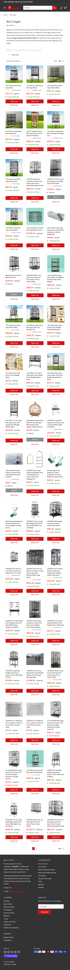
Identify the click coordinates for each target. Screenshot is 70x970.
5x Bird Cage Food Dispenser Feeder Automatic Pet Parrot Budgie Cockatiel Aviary (55, 474)
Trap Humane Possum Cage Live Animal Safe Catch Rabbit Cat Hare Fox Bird (13, 474)
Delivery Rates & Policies (46, 870)
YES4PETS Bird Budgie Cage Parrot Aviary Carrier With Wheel (54, 523)
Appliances (7, 925)
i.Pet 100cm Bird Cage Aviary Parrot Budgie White (13, 375)
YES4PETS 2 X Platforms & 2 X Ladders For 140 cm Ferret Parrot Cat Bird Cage (34, 724)
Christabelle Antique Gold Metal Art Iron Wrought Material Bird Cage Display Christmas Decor (34, 424)
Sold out (56, 197)
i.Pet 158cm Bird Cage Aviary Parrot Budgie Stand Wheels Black (54, 327)
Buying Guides (8, 937)
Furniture (7, 901)
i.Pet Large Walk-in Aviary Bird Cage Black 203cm (35, 229)
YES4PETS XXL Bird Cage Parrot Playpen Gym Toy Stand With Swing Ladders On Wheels (14, 624)
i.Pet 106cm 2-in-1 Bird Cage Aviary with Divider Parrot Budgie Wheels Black (34, 376)
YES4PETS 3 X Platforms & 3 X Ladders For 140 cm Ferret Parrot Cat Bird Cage (14, 724)
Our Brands (42, 876)
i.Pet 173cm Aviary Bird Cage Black (13, 87)
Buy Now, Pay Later (44, 878)
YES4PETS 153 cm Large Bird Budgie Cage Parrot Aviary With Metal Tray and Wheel (34, 524)
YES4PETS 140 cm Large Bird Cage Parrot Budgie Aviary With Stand (55, 181)
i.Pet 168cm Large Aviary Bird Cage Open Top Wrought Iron (34, 327)
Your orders (42, 867)
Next (60, 848)
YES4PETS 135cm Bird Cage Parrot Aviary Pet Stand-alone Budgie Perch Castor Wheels (34, 624)
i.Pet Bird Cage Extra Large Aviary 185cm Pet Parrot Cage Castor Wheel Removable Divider (34, 182)
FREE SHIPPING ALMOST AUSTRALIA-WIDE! (18, 2)
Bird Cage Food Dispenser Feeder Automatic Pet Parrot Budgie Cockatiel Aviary (14, 524)
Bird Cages (13, 15)
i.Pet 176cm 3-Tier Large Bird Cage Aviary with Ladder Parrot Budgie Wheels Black (14, 424)
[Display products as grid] (60, 61)
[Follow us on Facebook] (5, 952)
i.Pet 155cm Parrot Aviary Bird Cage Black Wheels (34, 771)
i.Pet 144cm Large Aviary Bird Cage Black (34, 87)
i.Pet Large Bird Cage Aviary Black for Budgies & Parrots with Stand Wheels (55, 278)
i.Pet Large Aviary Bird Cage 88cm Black (13, 180)
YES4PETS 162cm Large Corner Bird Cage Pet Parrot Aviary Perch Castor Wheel (55, 674)
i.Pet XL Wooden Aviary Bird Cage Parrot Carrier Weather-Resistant (34, 133)
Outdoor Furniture (10, 922)
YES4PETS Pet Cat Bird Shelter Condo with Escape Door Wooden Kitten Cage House (55, 572)
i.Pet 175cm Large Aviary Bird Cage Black (14, 132)
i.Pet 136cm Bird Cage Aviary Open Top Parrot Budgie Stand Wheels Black (55, 376)
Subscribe (44, 912)
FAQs (40, 881)
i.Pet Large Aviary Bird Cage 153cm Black (13, 326)
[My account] (61, 8)
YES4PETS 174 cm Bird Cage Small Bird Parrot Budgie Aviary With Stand (55, 623)
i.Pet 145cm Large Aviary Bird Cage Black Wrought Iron (55, 133)
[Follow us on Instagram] (12, 952)
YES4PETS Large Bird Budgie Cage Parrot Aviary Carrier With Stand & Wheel (14, 674)
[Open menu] (4, 7)
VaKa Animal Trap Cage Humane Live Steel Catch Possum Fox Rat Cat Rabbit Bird (55, 231)
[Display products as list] (63, 61)
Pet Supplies (8, 910)
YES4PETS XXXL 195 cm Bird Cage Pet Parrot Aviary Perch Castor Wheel (34, 823)
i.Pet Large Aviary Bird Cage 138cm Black (54, 87)
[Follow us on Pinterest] (15, 952)
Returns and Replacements (47, 873)
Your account (42, 864)
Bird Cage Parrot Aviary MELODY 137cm (13, 276)
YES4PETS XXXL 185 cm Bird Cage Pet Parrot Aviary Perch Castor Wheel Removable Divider (55, 823)
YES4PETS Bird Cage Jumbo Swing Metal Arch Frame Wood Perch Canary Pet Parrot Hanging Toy (34, 475)
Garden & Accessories (11, 928)
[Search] (54, 8)
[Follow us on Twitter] (8, 952)
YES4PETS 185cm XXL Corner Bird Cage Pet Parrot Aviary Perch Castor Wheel (33, 278)
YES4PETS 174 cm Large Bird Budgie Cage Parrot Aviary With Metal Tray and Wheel (14, 823)
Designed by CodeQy (10, 964)
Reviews (41, 884)
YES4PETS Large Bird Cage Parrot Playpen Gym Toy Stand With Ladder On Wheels (55, 424)
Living (6, 919)
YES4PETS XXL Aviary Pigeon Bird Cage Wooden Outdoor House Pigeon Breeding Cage (35, 674)
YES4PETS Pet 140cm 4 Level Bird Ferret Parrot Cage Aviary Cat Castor (13, 571)
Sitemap (41, 887)
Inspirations (7, 940)
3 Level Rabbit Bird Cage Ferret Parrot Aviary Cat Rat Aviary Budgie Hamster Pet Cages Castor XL (55, 725)
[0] (65, 8)
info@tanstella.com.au (16, 891)
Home (5, 15)
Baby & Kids (8, 904)
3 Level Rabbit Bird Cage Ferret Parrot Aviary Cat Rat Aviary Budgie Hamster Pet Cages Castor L (14, 774)
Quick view (14, 105)
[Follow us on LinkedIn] (19, 952)
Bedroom (7, 916)
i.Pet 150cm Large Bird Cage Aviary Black (13, 229)
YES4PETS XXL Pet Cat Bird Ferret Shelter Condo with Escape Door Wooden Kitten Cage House (34, 573)
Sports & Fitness (9, 913)
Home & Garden (9, 907)
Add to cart (14, 101)
